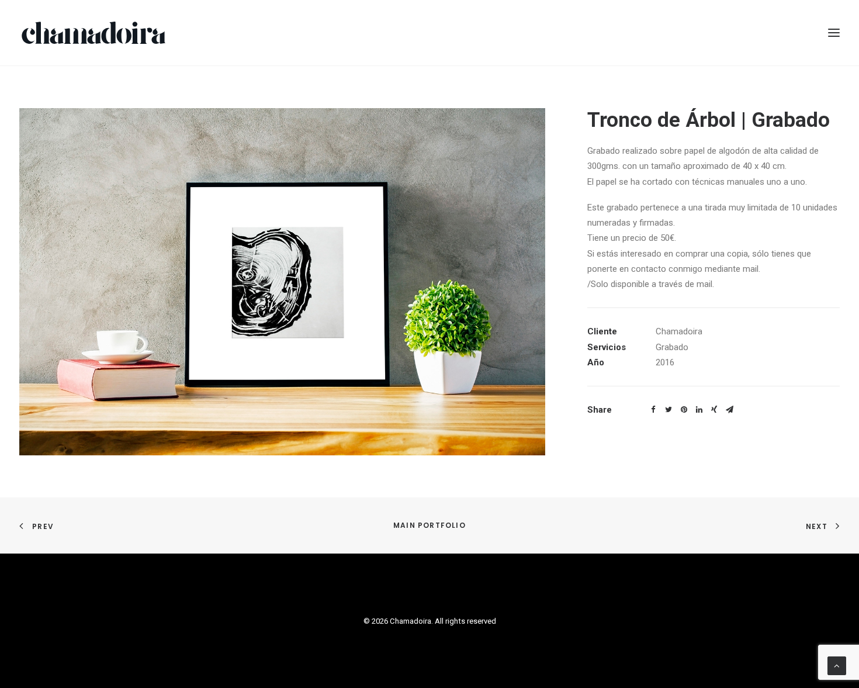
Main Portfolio (429, 525)
